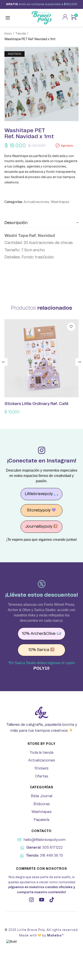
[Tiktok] (51, 899)
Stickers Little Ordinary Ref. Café (36, 404)
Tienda (20, 33)
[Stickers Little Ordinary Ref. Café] (41, 358)
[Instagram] (31, 899)
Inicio (8, 33)
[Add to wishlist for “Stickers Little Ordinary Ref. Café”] (71, 327)
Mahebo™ (55, 935)
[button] (4, 362)
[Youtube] (41, 899)
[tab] (41, 223)
